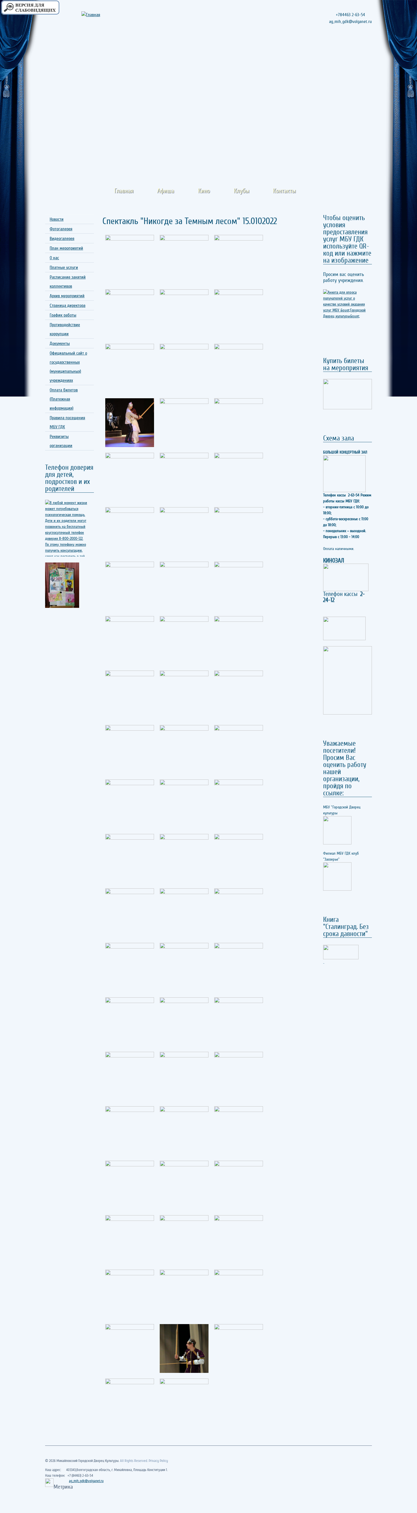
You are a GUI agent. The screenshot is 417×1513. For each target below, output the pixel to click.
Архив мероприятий (67, 295)
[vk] (366, 47)
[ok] (356, 47)
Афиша (165, 190)
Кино (204, 190)
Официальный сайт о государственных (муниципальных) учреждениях (68, 367)
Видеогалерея (62, 238)
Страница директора (67, 305)
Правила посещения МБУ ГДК (67, 422)
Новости (57, 219)
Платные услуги (64, 267)
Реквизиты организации (61, 441)
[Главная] (98, 14)
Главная (124, 190)
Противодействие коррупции (65, 329)
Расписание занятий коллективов (68, 282)
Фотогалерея (61, 228)
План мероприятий (66, 248)
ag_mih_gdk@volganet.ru (86, 1481)
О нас (54, 257)
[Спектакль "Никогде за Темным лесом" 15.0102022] (129, 259)
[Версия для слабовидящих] (30, 7)
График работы (63, 315)
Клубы (241, 190)
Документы (60, 343)
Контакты (284, 190)
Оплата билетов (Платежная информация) (64, 399)
